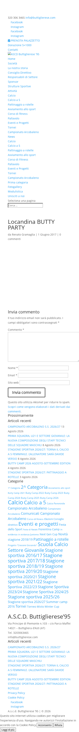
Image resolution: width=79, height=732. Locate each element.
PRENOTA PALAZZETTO (25, 40)
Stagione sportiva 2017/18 (35, 558)
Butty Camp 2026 (49, 497)
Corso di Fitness (18, 159)
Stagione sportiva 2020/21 (33, 574)
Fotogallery (15, 187)
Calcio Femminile (56, 503)
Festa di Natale (30, 529)
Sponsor (13, 81)
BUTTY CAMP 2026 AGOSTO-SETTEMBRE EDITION (39, 463)
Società (12, 63)
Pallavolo (13, 118)
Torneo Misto (35, 606)
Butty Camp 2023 (54, 492)
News (11, 136)
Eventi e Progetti (18, 123)
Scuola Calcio (53, 544)
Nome (13, 368)
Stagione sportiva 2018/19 (36, 563)
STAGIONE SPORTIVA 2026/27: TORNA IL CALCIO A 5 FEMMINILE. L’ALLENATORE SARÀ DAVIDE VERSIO (38, 454)
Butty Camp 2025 (30, 498)
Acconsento (45, 725)
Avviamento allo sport (22, 109)
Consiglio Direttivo (19, 72)
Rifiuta (58, 725)
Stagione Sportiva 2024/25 (45, 591)
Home (11, 59)
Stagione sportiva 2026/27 (26, 602)
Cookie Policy (16, 697)
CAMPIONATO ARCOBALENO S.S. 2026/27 (34, 426)
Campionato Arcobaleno (23, 132)
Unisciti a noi (16, 196)
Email (12, 375)
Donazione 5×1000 (19, 45)
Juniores (34, 534)
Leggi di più (8, 729)
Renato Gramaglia (23, 234)
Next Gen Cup (49, 534)
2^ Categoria (34, 487)
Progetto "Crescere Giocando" (22, 545)
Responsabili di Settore (23, 77)
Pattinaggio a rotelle (21, 104)
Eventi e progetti (38, 523)
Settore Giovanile (26, 550)
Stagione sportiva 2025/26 (34, 597)
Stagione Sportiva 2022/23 (33, 584)
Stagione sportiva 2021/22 (32, 579)
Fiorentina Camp (49, 529)
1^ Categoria (14, 488)
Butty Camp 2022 (35, 493)
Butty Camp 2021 (16, 493)
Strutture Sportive (19, 86)
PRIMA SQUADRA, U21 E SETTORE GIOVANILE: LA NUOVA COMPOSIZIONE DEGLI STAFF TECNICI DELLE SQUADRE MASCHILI (39, 440)
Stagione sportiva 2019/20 (35, 568)
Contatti (13, 50)
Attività (12, 91)
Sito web (13, 382)
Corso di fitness (18, 114)
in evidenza (24, 534)
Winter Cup (52, 606)
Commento (16, 329)
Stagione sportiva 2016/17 (35, 553)
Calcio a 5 (14, 100)
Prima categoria (18, 182)
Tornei (12, 127)
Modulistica (15, 191)
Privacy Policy (16, 693)
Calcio (12, 95)
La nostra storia (18, 68)
